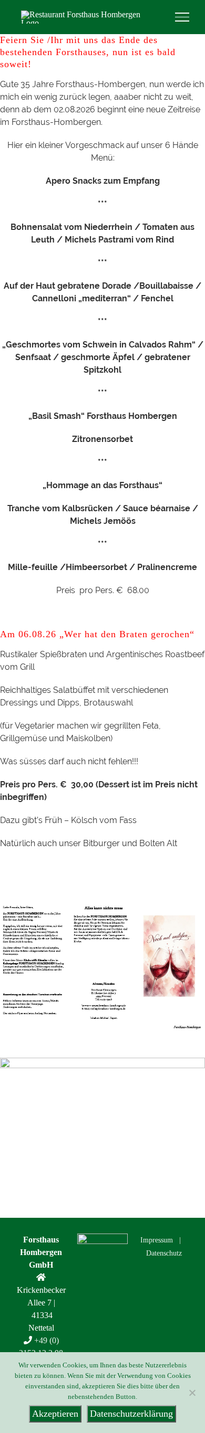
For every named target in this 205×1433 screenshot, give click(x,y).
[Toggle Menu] (182, 17)
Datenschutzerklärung (131, 1413)
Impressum (156, 1240)
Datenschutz (164, 1253)
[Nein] (192, 1392)
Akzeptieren (55, 1413)
